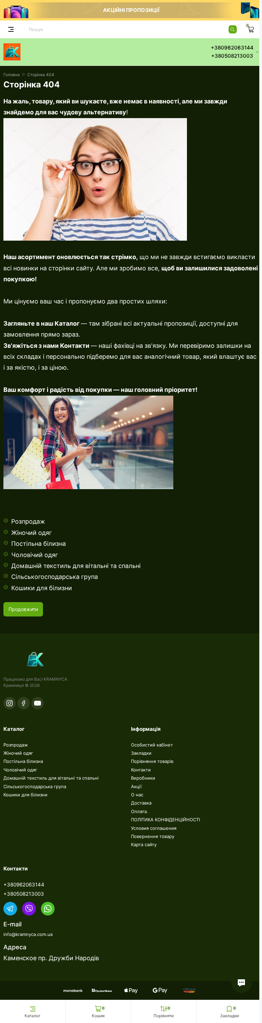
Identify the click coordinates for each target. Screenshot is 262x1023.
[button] (241, 982)
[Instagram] (9, 703)
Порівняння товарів (152, 761)
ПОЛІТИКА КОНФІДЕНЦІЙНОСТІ (165, 819)
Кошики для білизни (41, 588)
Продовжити (23, 609)
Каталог (66, 323)
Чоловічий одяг (34, 554)
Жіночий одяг (31, 532)
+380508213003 (23, 894)
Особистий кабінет (152, 745)
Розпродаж (28, 521)
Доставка (141, 803)
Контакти (74, 345)
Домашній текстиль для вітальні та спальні (76, 565)
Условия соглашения (153, 828)
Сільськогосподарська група (54, 576)
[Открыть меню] (10, 29)
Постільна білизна (38, 543)
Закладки (141, 753)
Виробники (143, 778)
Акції (136, 786)
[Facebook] (23, 703)
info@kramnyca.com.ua (28, 934)
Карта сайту (144, 844)
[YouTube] (37, 703)
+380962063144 (23, 884)
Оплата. (139, 811)
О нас (137, 794)
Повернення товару (152, 836)
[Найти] (233, 29)
